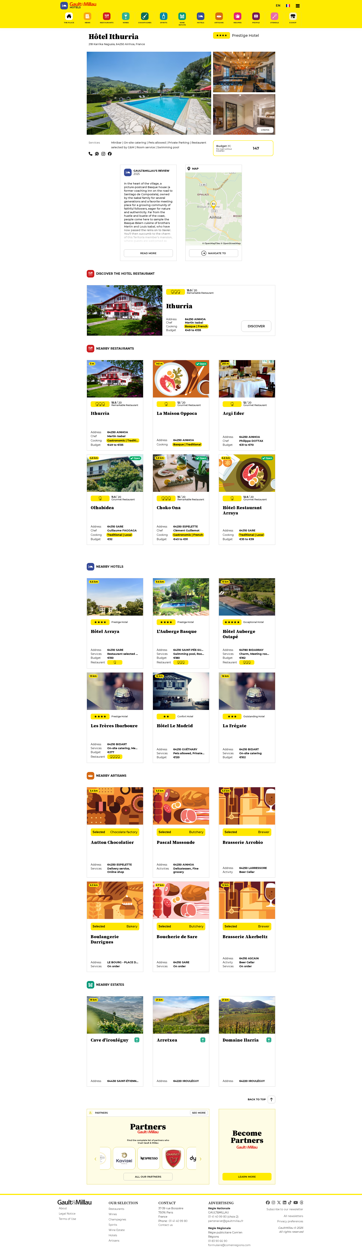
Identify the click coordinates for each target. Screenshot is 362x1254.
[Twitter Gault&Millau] (279, 1203)
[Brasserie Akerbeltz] (247, 927)
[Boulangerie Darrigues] (115, 927)
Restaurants (116, 1209)
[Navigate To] (214, 213)
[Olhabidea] (115, 499)
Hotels (113, 1235)
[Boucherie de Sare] (181, 927)
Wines (113, 1214)
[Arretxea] (181, 1041)
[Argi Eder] (247, 405)
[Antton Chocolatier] (115, 832)
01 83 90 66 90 (217, 1241)
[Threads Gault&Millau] (301, 1203)
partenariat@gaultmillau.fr (225, 1221)
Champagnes (117, 1219)
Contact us (165, 1225)
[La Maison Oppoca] (181, 405)
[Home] (83, 4)
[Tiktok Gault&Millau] (289, 1203)
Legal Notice (67, 1213)
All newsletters (293, 1216)
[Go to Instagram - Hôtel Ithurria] (104, 153)
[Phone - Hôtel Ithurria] (92, 153)
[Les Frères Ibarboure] (115, 718)
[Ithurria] (115, 405)
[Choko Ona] (181, 499)
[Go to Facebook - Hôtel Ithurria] (111, 153)
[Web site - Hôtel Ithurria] (98, 153)
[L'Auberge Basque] (181, 623)
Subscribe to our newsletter (285, 1209)
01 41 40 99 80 (178, 1221)
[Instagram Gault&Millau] (273, 1203)
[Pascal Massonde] (181, 832)
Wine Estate (117, 1230)
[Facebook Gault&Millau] (268, 1203)
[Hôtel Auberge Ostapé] (247, 623)
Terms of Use (67, 1219)
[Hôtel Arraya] (115, 623)
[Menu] (298, 6)
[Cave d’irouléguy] (115, 1041)
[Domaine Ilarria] (247, 1041)
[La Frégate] (247, 718)
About (63, 1208)
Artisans (114, 1240)
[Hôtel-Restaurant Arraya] (247, 499)
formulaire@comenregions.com (229, 1245)
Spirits (113, 1224)
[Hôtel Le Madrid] (181, 718)
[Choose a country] (288, 6)
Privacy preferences (290, 1221)
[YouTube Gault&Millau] (295, 1203)
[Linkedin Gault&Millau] (284, 1203)
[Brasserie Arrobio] (247, 832)
